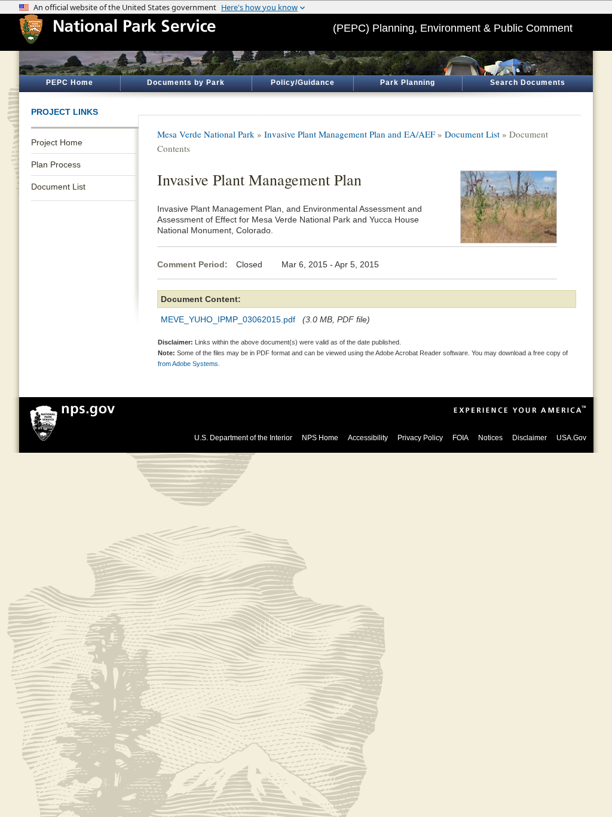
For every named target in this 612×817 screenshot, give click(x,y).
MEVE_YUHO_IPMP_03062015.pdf (228, 319)
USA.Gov (571, 438)
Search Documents (527, 82)
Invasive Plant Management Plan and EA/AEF (349, 134)
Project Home (56, 142)
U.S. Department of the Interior (243, 438)
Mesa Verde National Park (206, 134)
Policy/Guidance (303, 82)
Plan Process (56, 164)
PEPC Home (69, 82)
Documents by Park (186, 82)
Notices (490, 438)
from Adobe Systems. (189, 363)
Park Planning (407, 82)
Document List (58, 186)
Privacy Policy (420, 438)
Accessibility (368, 438)
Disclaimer (529, 438)
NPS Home (320, 438)
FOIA (460, 438)
